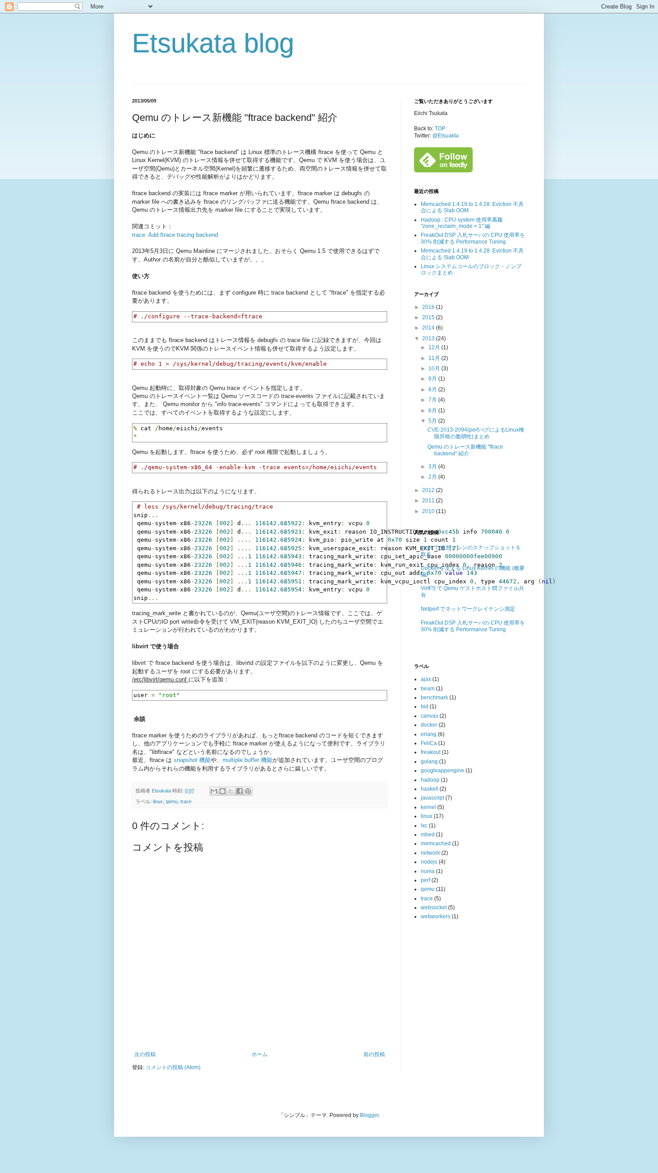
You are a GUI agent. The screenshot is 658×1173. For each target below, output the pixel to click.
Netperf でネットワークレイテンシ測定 (468, 609)
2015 (429, 317)
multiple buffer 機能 (247, 760)
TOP (440, 128)
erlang (428, 734)
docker (429, 725)
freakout (430, 752)
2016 (429, 307)
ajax (426, 679)
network (430, 853)
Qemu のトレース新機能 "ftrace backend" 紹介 (465, 450)
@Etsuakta (445, 136)
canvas (429, 716)
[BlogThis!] (222, 791)
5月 (433, 421)
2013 (429, 338)
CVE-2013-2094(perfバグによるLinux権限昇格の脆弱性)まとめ (475, 433)
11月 (434, 358)
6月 (433, 410)
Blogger (369, 1115)
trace (186, 801)
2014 (429, 328)
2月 (433, 477)
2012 (429, 490)
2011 (429, 500)
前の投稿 (374, 1054)
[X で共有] (230, 791)
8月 (433, 389)
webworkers (435, 916)
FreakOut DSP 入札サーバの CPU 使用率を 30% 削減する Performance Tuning (473, 238)
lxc (424, 825)
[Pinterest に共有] (248, 791)
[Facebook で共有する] (239, 791)
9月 (433, 379)
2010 (429, 511)
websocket (434, 907)
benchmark (434, 697)
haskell (429, 789)
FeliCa (429, 743)
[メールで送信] (213, 791)
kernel (428, 807)
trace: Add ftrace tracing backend (175, 234)
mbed (428, 834)
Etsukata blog (213, 43)
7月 (433, 400)
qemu (172, 801)
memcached (436, 843)
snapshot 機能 (192, 760)
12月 (434, 347)
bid (424, 706)
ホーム (260, 1054)
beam (428, 688)
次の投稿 (145, 1054)
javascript (432, 798)
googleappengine (442, 770)
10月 (434, 368)
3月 (433, 466)
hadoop (430, 780)
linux (158, 801)
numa (428, 871)
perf (425, 880)
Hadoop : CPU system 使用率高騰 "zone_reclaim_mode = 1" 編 (462, 223)
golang (429, 761)
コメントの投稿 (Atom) (173, 1067)
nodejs (429, 862)
